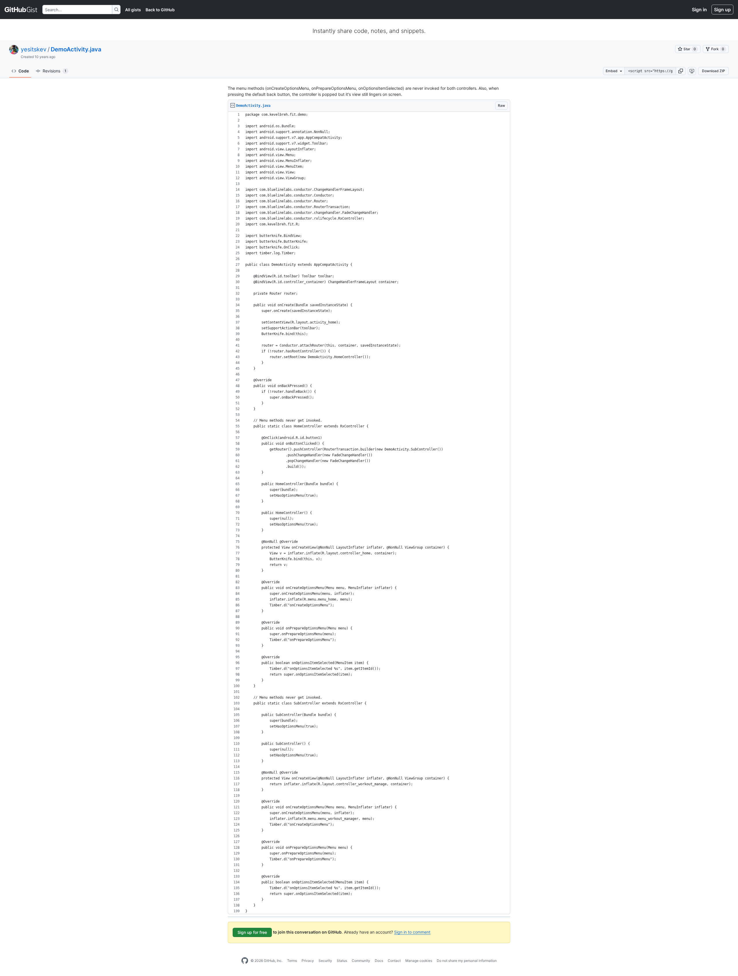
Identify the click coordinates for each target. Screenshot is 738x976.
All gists (133, 9)
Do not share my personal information (467, 960)
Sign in (699, 9)
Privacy (308, 960)
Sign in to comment (412, 932)
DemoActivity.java (76, 49)
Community (361, 960)
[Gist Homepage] (21, 9)
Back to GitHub (160, 9)
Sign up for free (252, 932)
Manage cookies (418, 960)
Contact (394, 960)
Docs (379, 960)
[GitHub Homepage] (244, 960)
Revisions (54, 70)
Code (23, 70)
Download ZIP (713, 71)
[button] (681, 71)
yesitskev (33, 49)
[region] (369, 513)
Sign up (722, 9)
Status (342, 960)
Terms (292, 960)
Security (325, 960)
